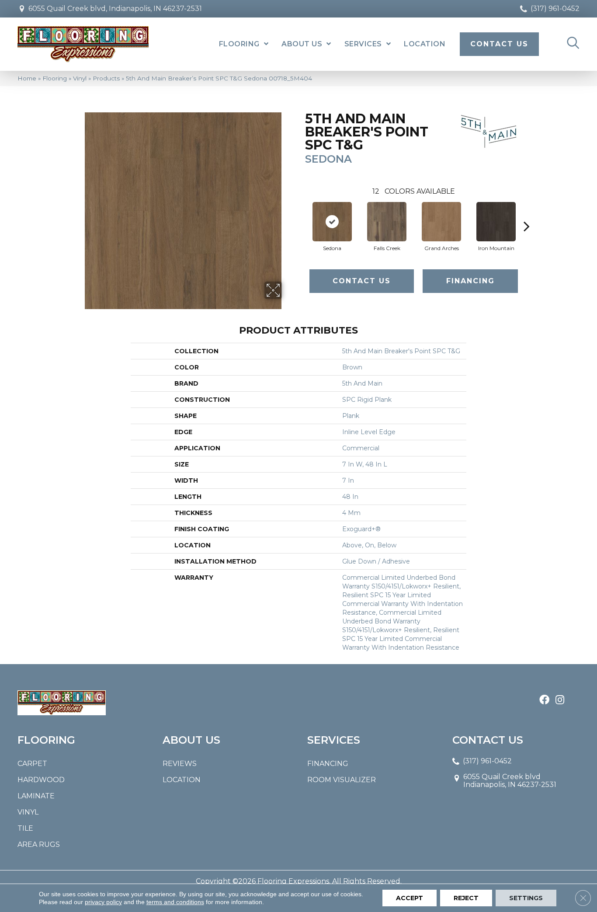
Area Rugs (38, 844)
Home (26, 78)
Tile (25, 828)
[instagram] (559, 700)
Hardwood (41, 780)
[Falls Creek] (387, 222)
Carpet (32, 763)
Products (106, 78)
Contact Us (362, 281)
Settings (526, 898)
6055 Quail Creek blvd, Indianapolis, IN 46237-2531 (115, 8)
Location (182, 780)
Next (526, 213)
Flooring (54, 78)
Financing (470, 281)
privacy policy (103, 901)
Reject (466, 898)
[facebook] (544, 700)
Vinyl (80, 78)
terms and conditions (175, 901)
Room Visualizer (341, 780)
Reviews (180, 763)
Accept (409, 898)
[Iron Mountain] (496, 222)
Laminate (36, 796)
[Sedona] (332, 222)
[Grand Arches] (441, 222)
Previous (300, 213)
